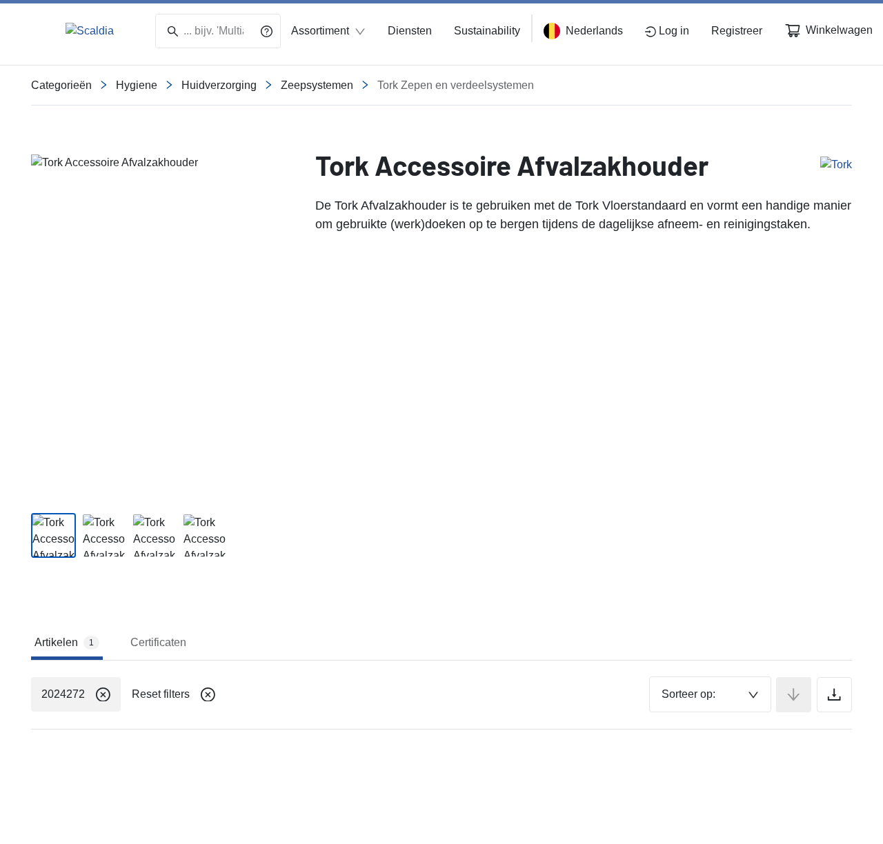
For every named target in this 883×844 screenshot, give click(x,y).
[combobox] (710, 694)
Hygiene (136, 85)
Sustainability (487, 31)
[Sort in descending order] (793, 694)
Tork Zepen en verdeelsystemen (455, 85)
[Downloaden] (834, 694)
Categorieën (61, 85)
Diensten (410, 31)
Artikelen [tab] (64, 642)
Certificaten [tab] (158, 642)
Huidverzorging (219, 85)
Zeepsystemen (317, 85)
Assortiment (320, 31)
